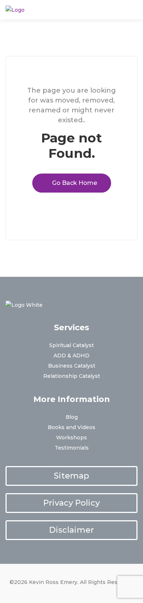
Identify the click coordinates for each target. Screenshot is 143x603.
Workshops (71, 437)
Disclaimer (71, 530)
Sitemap (71, 476)
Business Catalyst (71, 365)
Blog (72, 417)
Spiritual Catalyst (71, 345)
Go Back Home (74, 182)
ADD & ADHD (71, 355)
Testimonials (72, 447)
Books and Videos (71, 427)
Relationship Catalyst (71, 376)
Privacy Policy (71, 503)
